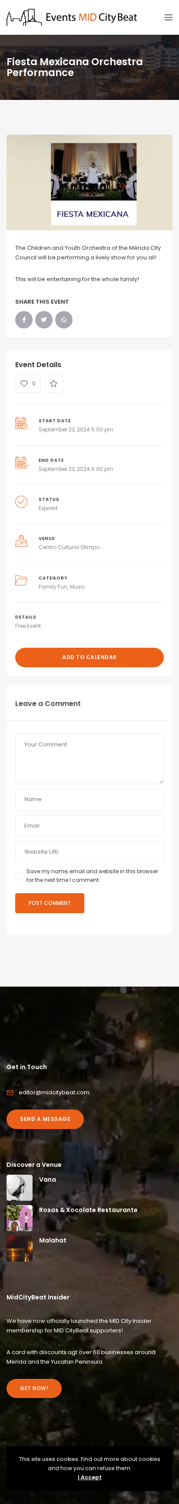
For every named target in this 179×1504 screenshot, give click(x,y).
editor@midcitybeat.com (54, 1092)
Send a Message (45, 1119)
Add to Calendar (89, 657)
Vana (47, 1179)
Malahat (52, 1240)
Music (78, 586)
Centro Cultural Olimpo (69, 547)
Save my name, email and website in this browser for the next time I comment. (92, 876)
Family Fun (53, 586)
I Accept (90, 1477)
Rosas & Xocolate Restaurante (88, 1210)
